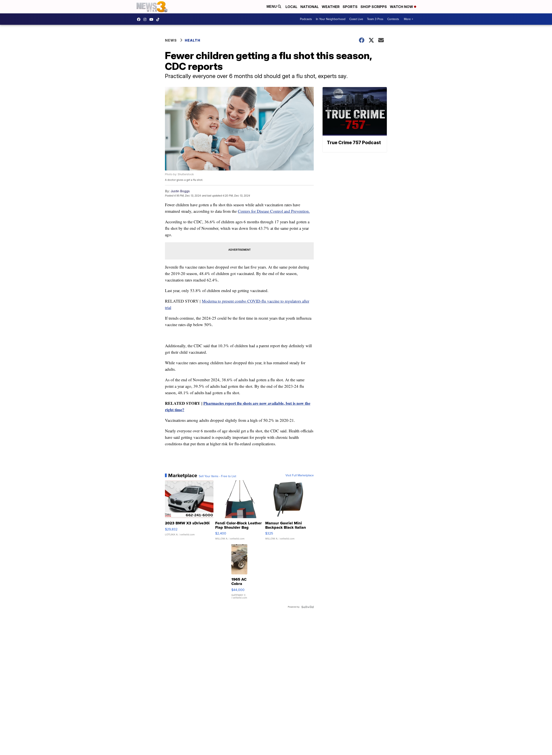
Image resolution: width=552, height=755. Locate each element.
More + (408, 19)
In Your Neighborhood (330, 19)
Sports (350, 7)
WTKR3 (140, 19)
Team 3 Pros (375, 19)
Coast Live (356, 19)
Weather (331, 7)
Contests (393, 19)
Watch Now (402, 7)
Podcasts (306, 19)
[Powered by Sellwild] (307, 606)
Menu (272, 6)
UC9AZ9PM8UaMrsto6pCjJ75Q (152, 19)
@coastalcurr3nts (159, 19)
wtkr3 (146, 19)
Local (291, 7)
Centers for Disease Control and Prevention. (274, 211)
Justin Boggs (180, 191)
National (309, 7)
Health (192, 40)
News (171, 40)
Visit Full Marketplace (299, 475)
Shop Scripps (374, 7)
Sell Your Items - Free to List (217, 476)
